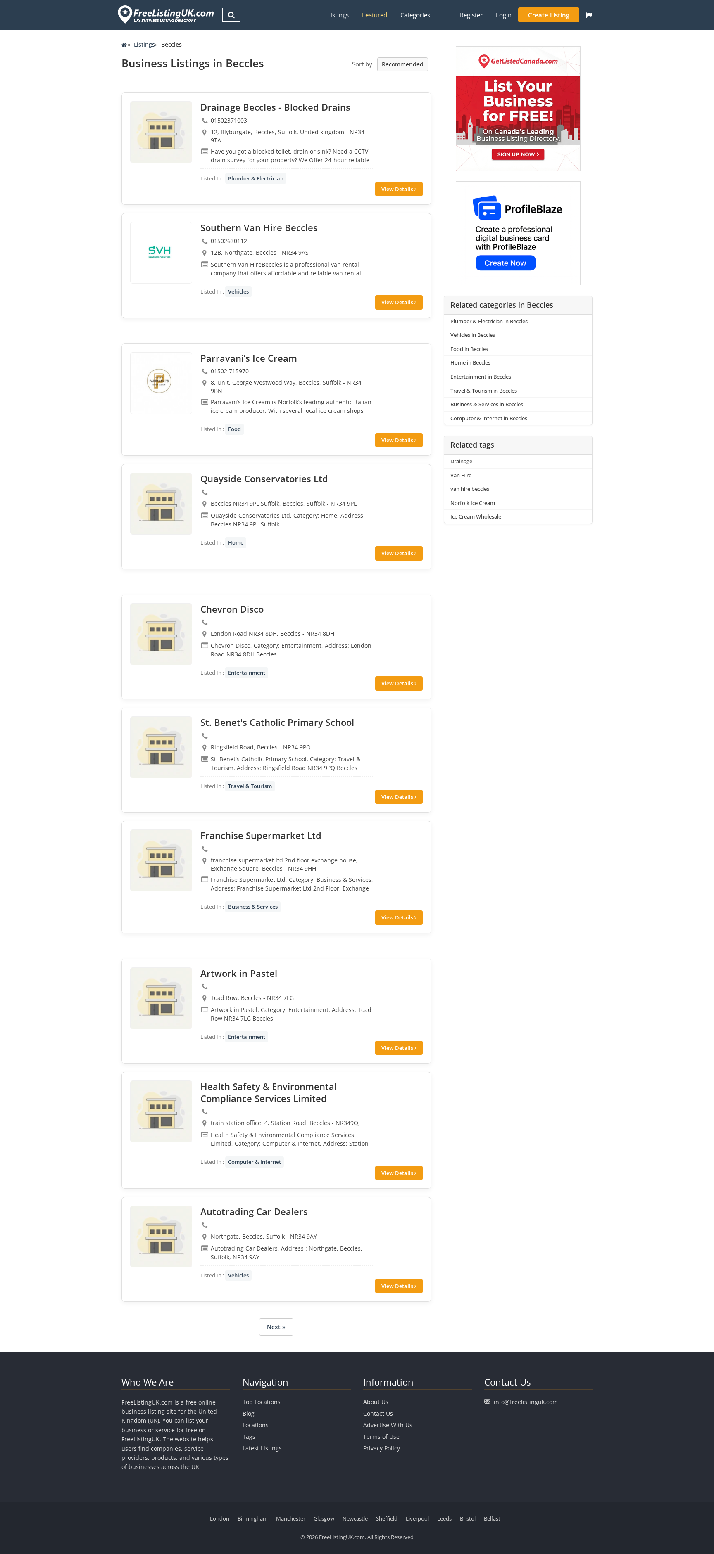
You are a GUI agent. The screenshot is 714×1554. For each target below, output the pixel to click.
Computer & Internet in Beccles (488, 418)
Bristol (468, 1518)
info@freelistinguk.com (526, 1402)
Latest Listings (262, 1448)
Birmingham (253, 1518)
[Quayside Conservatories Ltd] (161, 503)
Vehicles (238, 291)
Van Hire (460, 475)
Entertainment (246, 672)
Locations (256, 1425)
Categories (415, 15)
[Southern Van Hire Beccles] (161, 252)
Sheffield (386, 1518)
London (219, 1518)
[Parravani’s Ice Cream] (161, 383)
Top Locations (262, 1402)
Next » (276, 1327)
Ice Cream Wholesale (475, 516)
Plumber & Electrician (255, 178)
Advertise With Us (387, 1425)
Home (235, 542)
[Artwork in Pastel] (161, 998)
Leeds (444, 1518)
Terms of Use (381, 1436)
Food (234, 429)
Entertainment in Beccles (480, 376)
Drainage (461, 461)
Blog (249, 1413)
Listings (338, 15)
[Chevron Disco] (161, 634)
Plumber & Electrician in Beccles (489, 321)
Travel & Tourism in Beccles (483, 390)
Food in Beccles (469, 349)
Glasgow (324, 1518)
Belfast (492, 1518)
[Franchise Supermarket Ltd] (161, 860)
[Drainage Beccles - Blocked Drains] (161, 132)
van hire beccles (469, 489)
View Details (397, 189)
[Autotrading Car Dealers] (161, 1236)
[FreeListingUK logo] (164, 14)
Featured (374, 15)
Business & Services (253, 906)
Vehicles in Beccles (472, 335)
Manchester (290, 1518)
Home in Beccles (470, 362)
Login (504, 15)
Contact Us (378, 1413)
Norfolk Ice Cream (472, 503)
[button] (589, 14)
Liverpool (417, 1518)
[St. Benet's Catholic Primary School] (161, 747)
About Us (375, 1402)
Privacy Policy (381, 1448)
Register (471, 15)
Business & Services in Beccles (486, 404)
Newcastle (355, 1518)
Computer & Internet (254, 1162)
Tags (249, 1436)
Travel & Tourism (250, 786)
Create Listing (548, 15)
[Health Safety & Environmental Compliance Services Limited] (161, 1111)
